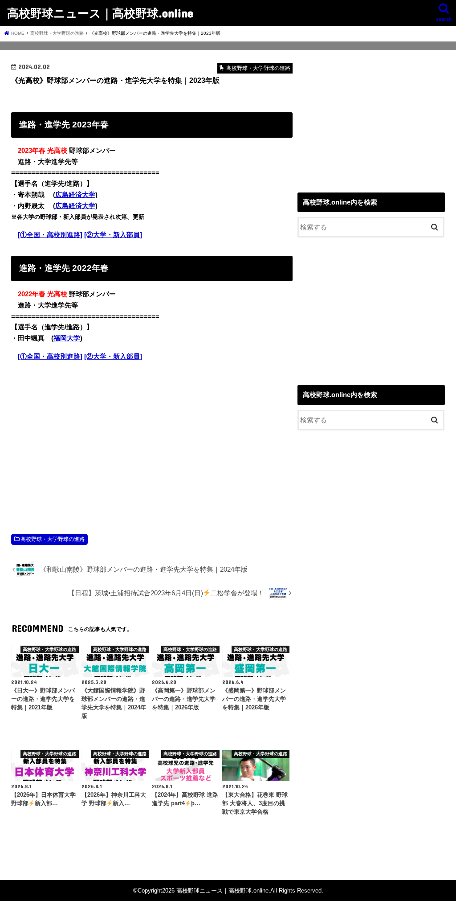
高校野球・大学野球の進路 (52, 539)
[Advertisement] (152, 438)
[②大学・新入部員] (113, 234)
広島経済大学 (75, 194)
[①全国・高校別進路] (50, 234)
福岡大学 (66, 338)
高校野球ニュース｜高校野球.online (100, 13)
